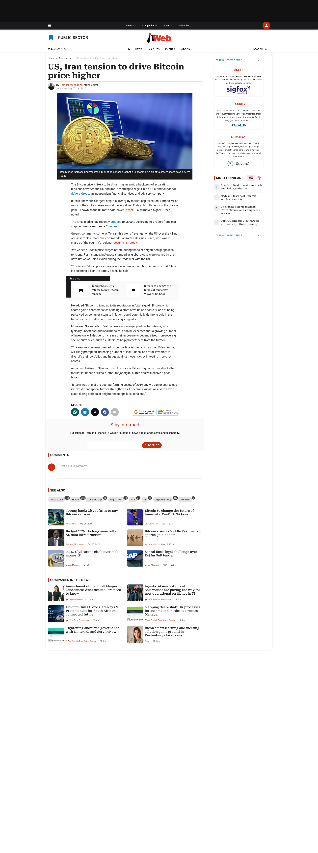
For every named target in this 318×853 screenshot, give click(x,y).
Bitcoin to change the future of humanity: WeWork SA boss (157, 290)
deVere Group (80, 193)
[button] (50, 26)
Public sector (65, 58)
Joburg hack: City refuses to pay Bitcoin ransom (105, 290)
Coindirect (112, 226)
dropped (115, 221)
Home (51, 58)
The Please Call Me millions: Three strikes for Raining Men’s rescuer (240, 210)
